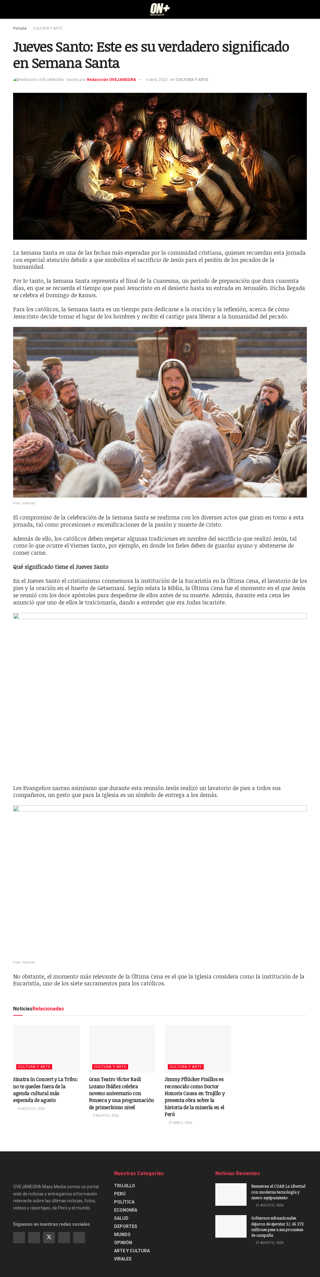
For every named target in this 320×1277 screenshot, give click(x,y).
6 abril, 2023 (157, 79)
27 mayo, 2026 (180, 1123)
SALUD (121, 1218)
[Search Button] (304, 9)
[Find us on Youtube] (64, 1237)
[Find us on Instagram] (34, 1237)
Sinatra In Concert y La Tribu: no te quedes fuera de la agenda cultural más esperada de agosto (45, 1090)
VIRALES (123, 1258)
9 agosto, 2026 (105, 1116)
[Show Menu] (15, 9)
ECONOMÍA (125, 1210)
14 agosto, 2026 (30, 1109)
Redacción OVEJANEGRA (111, 79)
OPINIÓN (123, 1242)
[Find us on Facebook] (19, 1237)
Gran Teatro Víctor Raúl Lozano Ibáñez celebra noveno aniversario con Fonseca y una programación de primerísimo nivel (121, 1093)
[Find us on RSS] (79, 1237)
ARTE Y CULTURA (132, 1250)
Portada (20, 28)
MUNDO (122, 1234)
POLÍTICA (124, 1201)
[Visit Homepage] (160, 9)
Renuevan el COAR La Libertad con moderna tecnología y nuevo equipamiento (278, 1191)
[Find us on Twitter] (49, 1237)
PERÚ (120, 1193)
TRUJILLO (124, 1185)
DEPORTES (125, 1226)
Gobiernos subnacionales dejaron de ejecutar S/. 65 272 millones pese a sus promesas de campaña (277, 1226)
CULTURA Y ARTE (47, 28)
